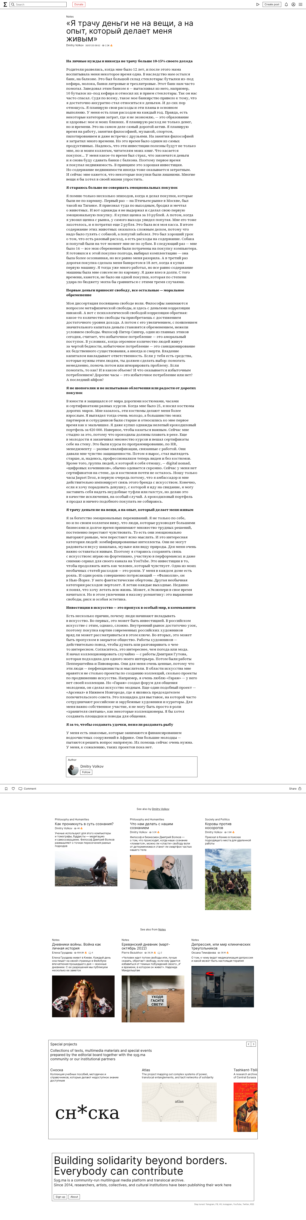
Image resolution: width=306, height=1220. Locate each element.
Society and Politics (217, 819)
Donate (78, 4)
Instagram (227, 1204)
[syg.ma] (5, 4)
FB (217, 1204)
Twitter (246, 1204)
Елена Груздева (62, 952)
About (74, 1196)
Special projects (63, 1044)
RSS (252, 1204)
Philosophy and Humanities (72, 819)
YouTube (237, 1204)
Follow (86, 772)
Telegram (210, 1204)
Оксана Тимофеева (203, 952)
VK (220, 1204)
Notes (70, 16)
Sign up (60, 1196)
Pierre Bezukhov (132, 952)
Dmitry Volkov (75, 45)
